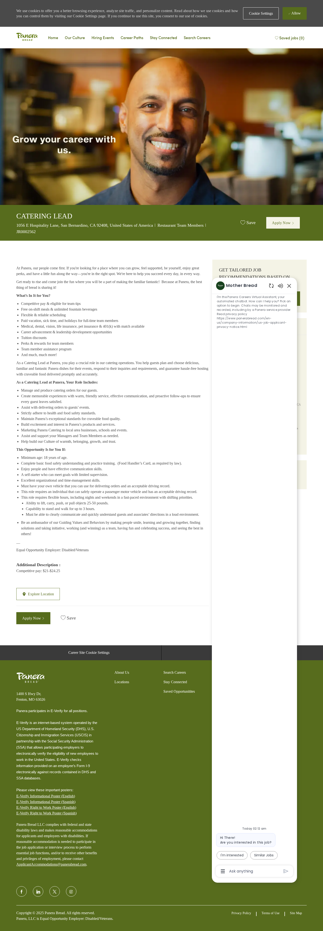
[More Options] (223, 871)
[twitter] (54, 891)
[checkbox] (248, 222)
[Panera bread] (27, 37)
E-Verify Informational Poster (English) (45, 796)
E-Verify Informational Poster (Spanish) (45, 802)
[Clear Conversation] (271, 285)
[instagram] (71, 891)
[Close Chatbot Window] (289, 285)
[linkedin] (38, 891)
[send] (286, 871)
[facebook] (21, 891)
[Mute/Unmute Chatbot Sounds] (280, 285)
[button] (261, 13)
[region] (254, 578)
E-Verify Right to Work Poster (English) (46, 807)
